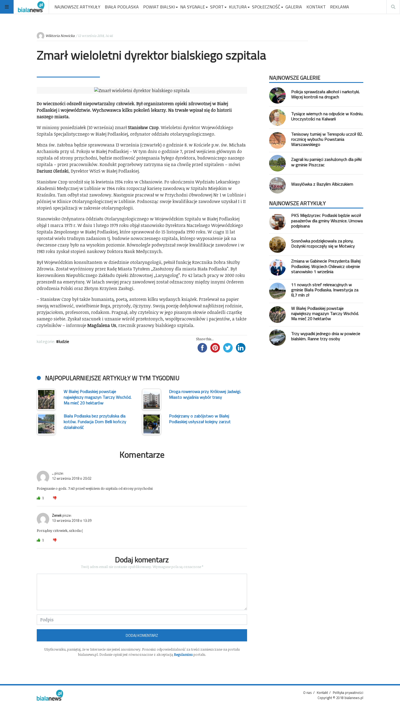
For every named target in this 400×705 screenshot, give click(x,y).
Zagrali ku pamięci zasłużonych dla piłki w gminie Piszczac (326, 162)
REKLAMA (339, 7)
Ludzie (64, 341)
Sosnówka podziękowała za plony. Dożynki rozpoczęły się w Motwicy (323, 243)
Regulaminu (183, 654)
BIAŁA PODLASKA (122, 7)
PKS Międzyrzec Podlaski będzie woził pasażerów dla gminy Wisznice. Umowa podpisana (327, 220)
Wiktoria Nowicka (60, 35)
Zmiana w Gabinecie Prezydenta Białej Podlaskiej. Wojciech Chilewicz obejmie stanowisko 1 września (326, 266)
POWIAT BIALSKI (159, 7)
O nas (307, 692)
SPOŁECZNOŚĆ (266, 7)
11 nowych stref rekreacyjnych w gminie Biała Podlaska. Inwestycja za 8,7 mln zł (324, 289)
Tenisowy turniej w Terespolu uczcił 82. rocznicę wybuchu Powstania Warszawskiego (327, 139)
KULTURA (238, 7)
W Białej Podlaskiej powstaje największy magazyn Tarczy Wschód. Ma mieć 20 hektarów (325, 313)
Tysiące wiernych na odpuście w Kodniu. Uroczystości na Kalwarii (327, 116)
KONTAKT (316, 7)
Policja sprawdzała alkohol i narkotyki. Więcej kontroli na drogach (325, 94)
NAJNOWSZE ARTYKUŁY (77, 7)
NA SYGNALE (192, 7)
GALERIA (293, 7)
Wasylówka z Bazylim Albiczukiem (322, 184)
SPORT (217, 7)
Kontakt (322, 692)
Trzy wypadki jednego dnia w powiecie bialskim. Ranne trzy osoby (325, 336)
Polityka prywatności (348, 692)
